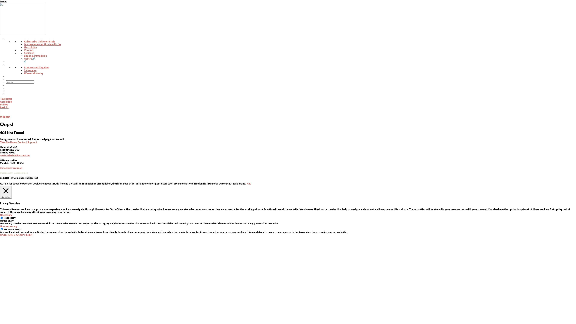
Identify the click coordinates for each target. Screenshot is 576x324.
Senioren (29, 52)
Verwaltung (15, 64)
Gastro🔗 (29, 58)
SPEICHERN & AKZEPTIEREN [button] (16, 234)
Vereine (28, 50)
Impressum (6, 172)
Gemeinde (6, 101)
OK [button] (249, 183)
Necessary (9, 217)
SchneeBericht (4, 106)
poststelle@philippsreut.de (15, 155)
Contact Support (27, 142)
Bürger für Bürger (18, 78)
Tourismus (6, 98)
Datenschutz (21, 172)
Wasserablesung (33, 73)
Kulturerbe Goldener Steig (39, 41)
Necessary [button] (6, 214)
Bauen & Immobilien (35, 55)
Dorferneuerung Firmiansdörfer (42, 44)
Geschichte (30, 47)
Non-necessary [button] (8, 226)
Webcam (5, 116)
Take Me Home (9, 142)
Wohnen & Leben (18, 38)
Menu (3, 1)
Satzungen (30, 70)
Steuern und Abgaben (36, 67)
